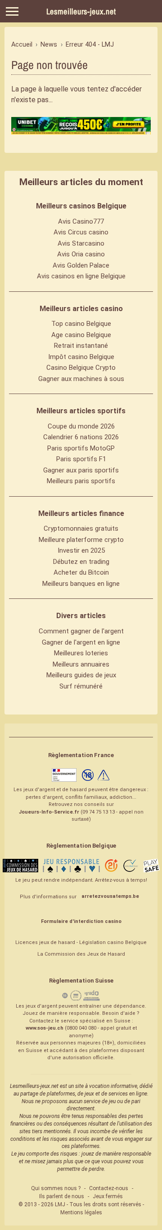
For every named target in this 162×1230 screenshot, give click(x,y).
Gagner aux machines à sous (81, 379)
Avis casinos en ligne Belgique (81, 276)
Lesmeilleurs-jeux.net (81, 11)
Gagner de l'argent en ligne (81, 642)
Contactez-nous (108, 1188)
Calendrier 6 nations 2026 (81, 437)
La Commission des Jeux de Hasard (81, 954)
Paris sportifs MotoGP (81, 448)
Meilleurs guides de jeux (81, 675)
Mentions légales (81, 1212)
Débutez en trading (81, 562)
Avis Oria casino (81, 254)
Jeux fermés (108, 1196)
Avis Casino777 (81, 221)
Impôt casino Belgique (81, 357)
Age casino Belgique (81, 335)
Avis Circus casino (81, 232)
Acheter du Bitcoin (81, 572)
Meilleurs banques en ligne (81, 584)
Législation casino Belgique (113, 942)
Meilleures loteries (81, 653)
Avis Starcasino (81, 243)
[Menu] (12, 11)
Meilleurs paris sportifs (81, 481)
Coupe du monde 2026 (81, 426)
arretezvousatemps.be (110, 896)
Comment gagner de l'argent (81, 631)
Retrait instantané (81, 346)
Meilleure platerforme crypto (81, 540)
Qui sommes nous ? (56, 1188)
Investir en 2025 (81, 550)
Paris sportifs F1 (81, 459)
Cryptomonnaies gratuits (81, 528)
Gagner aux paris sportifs (81, 470)
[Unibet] (81, 125)
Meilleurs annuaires (81, 664)
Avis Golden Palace (81, 265)
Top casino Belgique (81, 324)
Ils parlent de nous (61, 1196)
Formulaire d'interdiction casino (81, 921)
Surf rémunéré (81, 686)
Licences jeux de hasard (45, 942)
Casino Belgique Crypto (81, 368)
